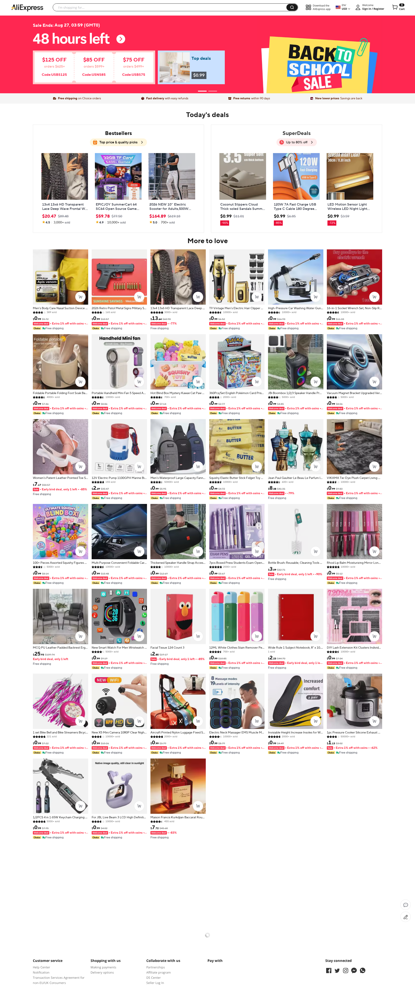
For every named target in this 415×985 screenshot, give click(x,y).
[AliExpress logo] (27, 7)
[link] (88, 70)
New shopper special (207, 52)
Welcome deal (207, 43)
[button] (292, 7)
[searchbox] (171, 7)
